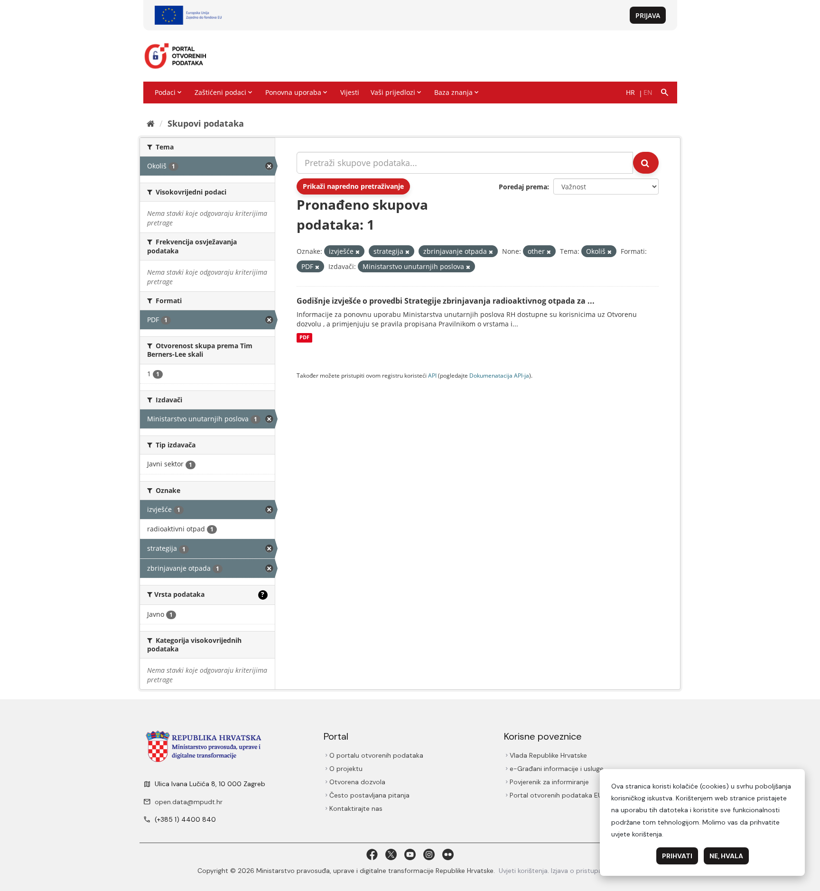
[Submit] (646, 163)
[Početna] (151, 123)
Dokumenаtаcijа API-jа (499, 375)
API (432, 375)
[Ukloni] (357, 251)
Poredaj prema (523, 186)
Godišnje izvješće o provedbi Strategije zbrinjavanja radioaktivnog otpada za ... (446, 301)
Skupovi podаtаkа (206, 123)
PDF (304, 337)
